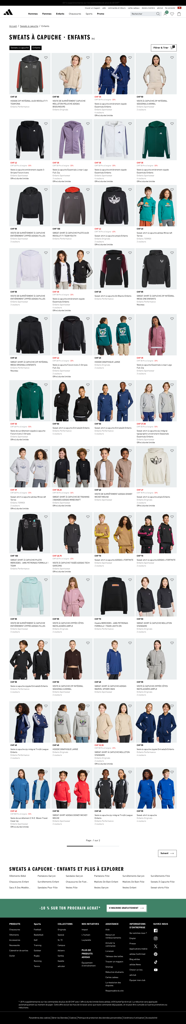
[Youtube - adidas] (165, 970)
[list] (80, 48)
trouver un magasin (92, 8)
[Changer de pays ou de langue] (179, 8)
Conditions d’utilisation (133, 1018)
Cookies (72, 1018)
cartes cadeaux (134, 8)
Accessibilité (151, 1018)
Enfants (60, 14)
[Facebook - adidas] (165, 931)
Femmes (46, 14)
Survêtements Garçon (133, 876)
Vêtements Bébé (17, 876)
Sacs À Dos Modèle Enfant (19, 888)
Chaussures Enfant (19, 882)
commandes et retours (117, 8)
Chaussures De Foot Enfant (76, 882)
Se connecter (170, 8)
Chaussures (75, 14)
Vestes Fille (71, 888)
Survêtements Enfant (48, 882)
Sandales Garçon (74, 876)
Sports (89, 14)
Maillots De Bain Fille (133, 882)
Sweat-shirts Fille (160, 888)
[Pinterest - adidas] (165, 955)
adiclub (160, 8)
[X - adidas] (165, 947)
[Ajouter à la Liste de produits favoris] (46, 58)
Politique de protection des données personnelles (100, 1018)
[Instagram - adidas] (165, 939)
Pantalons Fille (101, 876)
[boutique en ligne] (8, 12)
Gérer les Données (60, 1018)
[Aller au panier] (179, 13)
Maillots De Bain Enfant (106, 882)
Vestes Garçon (101, 888)
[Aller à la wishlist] (172, 13)
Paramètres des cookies (39, 1018)
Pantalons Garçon (47, 876)
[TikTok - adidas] (165, 962)
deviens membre (148, 8)
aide (104, 8)
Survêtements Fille (160, 876)
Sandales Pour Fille (48, 888)
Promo (100, 14)
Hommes (33, 14)
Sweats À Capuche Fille (163, 882)
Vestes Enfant (129, 888)
